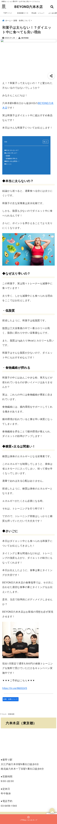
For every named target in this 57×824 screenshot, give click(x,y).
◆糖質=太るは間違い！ (12, 161)
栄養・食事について (10, 699)
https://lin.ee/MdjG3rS (14, 688)
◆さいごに (8, 164)
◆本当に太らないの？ (11, 150)
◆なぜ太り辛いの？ (10, 153)
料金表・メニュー (38, 13)
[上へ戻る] (52, 810)
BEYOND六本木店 (28, 6)
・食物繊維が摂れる (10, 158)
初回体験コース (22, 13)
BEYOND (25, 38)
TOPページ (7, 13)
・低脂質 (7, 156)
